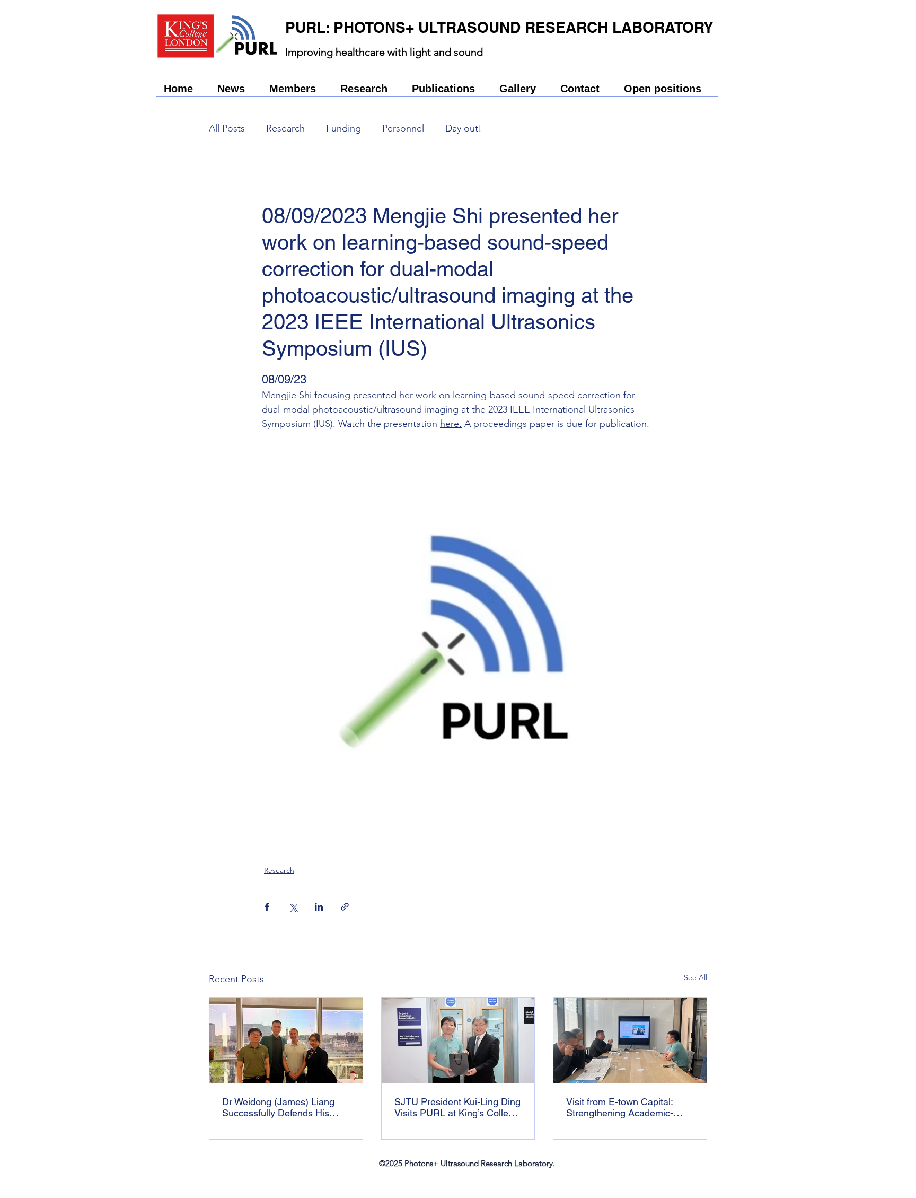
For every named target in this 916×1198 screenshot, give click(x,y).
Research (285, 128)
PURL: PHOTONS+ (351, 27)
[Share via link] (345, 907)
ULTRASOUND (471, 27)
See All (695, 977)
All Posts (227, 128)
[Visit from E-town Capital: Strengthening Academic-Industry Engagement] (630, 1040)
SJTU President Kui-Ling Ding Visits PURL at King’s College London (457, 1107)
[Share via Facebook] (267, 907)
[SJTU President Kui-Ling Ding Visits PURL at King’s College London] (458, 1040)
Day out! (463, 128)
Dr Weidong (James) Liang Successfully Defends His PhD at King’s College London (285, 1107)
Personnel (403, 128)
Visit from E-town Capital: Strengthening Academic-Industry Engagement (619, 1107)
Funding (343, 128)
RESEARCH (568, 27)
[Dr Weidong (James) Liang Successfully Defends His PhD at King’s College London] (286, 1040)
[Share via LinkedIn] (319, 907)
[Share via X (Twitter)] (293, 907)
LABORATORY (663, 27)
